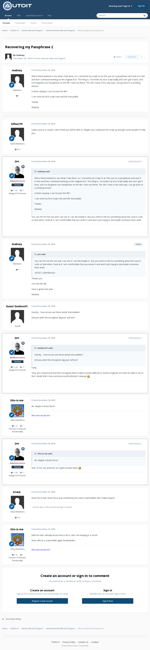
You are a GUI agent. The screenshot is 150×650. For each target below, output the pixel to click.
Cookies (95, 642)
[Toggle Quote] (35, 171)
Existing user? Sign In (120, 6)
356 (18, 517)
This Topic (133, 15)
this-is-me (16, 400)
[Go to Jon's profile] (17, 171)
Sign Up (141, 6)
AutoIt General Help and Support (50, 58)
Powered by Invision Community (75, 645)
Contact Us (83, 642)
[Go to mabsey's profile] (8, 57)
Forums (6, 23)
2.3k (16, 426)
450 (18, 149)
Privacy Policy (68, 642)
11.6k (15, 190)
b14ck (17, 492)
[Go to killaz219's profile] (17, 134)
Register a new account (42, 601)
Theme (55, 642)
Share (118, 56)
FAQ (49, 15)
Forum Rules (47, 23)
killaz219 (16, 124)
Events (34, 23)
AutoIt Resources (33, 15)
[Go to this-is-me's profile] (17, 410)
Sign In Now (108, 601)
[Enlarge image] (88, 376)
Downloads (20, 23)
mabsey (20, 55)
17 (23, 190)
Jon (17, 161)
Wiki (19, 15)
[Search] (144, 15)
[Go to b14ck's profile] (17, 502)
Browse (8, 15)
